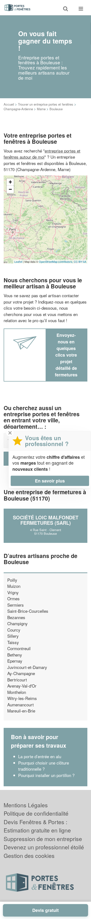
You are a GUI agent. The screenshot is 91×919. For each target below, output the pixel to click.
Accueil (9, 104)
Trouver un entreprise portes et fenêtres (45, 104)
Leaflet (18, 261)
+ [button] (10, 182)
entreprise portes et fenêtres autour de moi (42, 154)
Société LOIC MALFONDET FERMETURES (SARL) (45, 520)
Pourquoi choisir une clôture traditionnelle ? (43, 766)
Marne (41, 109)
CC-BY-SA (80, 261)
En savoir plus (50, 481)
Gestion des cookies (29, 856)
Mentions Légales (26, 805)
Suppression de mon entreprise (43, 839)
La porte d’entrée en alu (39, 756)
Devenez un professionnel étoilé (44, 847)
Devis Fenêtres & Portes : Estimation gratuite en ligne (37, 826)
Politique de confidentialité (36, 813)
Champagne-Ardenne (18, 109)
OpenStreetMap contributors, (56, 261)
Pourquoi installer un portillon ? (46, 775)
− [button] (10, 189)
